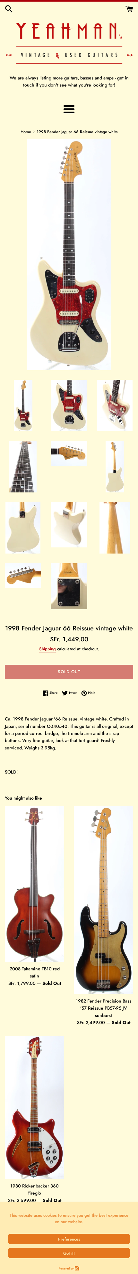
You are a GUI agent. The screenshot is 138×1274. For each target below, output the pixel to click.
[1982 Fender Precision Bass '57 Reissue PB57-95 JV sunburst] (103, 900)
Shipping (47, 649)
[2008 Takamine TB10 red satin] (34, 884)
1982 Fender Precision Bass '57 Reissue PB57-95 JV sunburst (103, 1008)
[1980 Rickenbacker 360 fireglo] (34, 1107)
